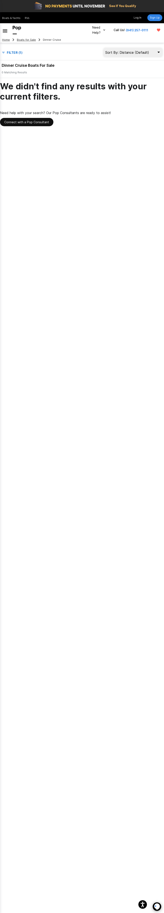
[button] (142, 904)
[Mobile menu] (5, 30)
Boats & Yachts (11, 18)
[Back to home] (17, 30)
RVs (27, 18)
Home (6, 39)
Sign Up (155, 17)
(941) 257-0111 (137, 30)
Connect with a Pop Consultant (26, 122)
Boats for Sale (26, 39)
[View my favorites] (158, 30)
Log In (137, 17)
